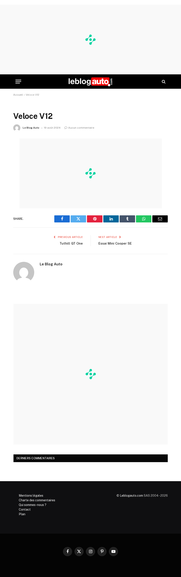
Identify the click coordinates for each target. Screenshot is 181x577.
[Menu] (18, 82)
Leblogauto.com (131, 495)
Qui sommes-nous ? (32, 505)
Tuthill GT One (71, 243)
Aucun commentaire (81, 127)
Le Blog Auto (31, 127)
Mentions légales (31, 495)
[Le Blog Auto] (90, 81)
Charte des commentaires (37, 500)
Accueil (18, 94)
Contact (25, 509)
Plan (22, 514)
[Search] (163, 82)
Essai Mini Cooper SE (115, 243)
